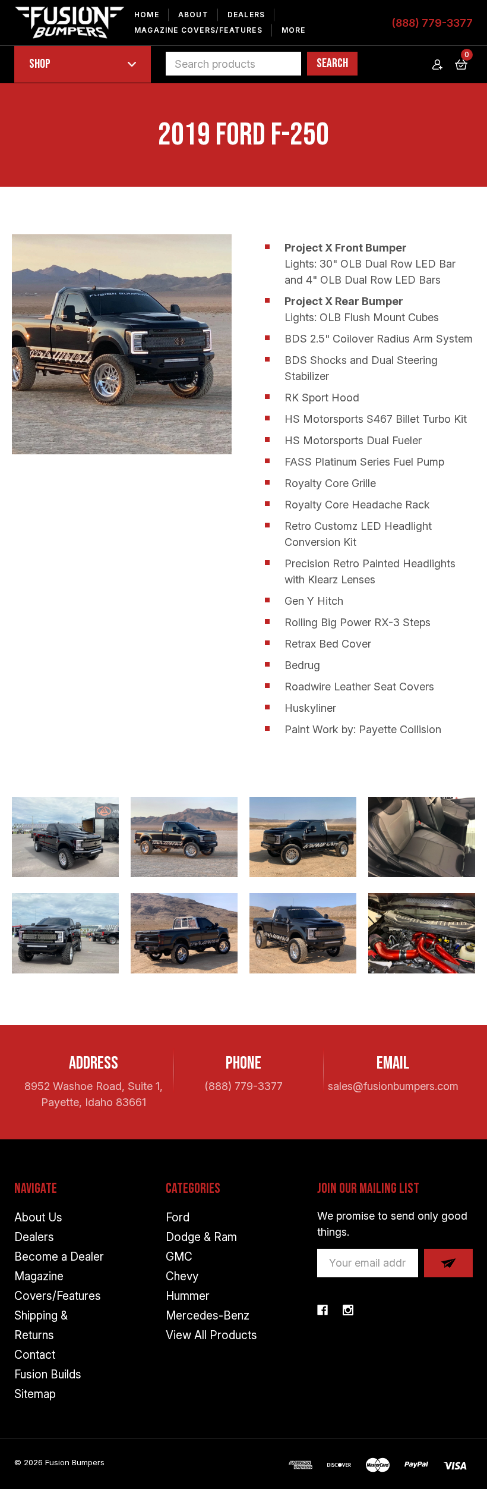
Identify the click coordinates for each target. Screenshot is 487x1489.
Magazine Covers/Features (198, 30)
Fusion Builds (47, 1374)
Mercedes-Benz (207, 1315)
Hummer (188, 1296)
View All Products (211, 1335)
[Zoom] (122, 344)
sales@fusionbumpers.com (393, 1086)
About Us (38, 1217)
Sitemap (35, 1394)
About (193, 14)
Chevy (182, 1276)
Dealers (246, 14)
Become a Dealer (59, 1257)
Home (146, 14)
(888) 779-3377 (432, 23)
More (294, 30)
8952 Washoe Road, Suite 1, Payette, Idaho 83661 (93, 1094)
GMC (179, 1257)
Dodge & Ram (201, 1237)
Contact (34, 1355)
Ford (177, 1217)
